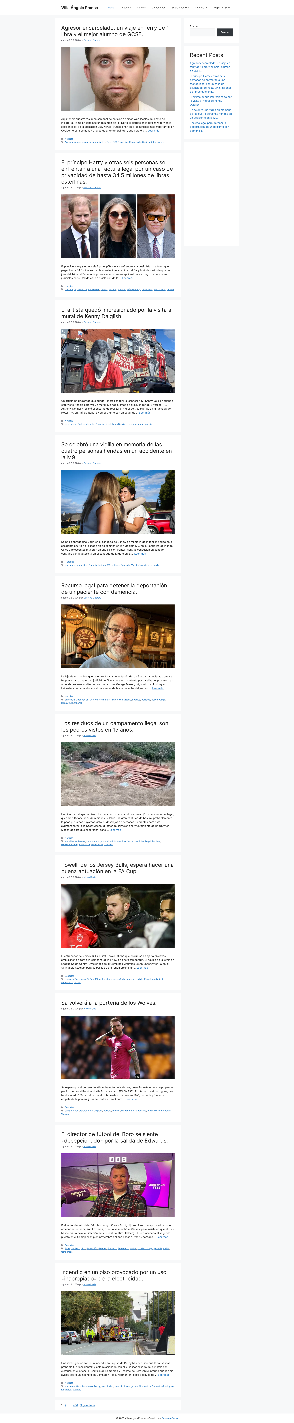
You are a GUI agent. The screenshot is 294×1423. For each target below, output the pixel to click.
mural (141, 424)
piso (171, 1386)
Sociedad (147, 142)
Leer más (153, 130)
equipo (82, 979)
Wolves (65, 1114)
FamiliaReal (93, 289)
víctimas (148, 565)
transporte (158, 142)
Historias (69, 561)
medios (112, 289)
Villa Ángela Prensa (79, 7)
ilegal (148, 841)
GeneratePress (170, 1418)
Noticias (141, 7)
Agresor (69, 142)
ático (78, 1386)
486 (76, 1405)
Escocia (100, 424)
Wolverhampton (162, 1110)
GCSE (116, 142)
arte (67, 424)
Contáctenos (159, 7)
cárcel (77, 142)
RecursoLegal (158, 699)
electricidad (107, 1386)
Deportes (126, 7)
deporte (90, 424)
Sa (132, 1110)
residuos (108, 844)
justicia (103, 289)
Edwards (112, 1248)
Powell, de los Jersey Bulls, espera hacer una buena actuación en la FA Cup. (117, 868)
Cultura (81, 424)
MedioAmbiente (69, 844)
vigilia (156, 565)
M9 (108, 565)
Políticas (199, 7)
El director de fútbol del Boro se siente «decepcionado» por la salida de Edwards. (114, 1137)
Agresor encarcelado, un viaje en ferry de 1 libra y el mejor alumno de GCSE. (115, 30)
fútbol (108, 424)
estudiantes (99, 142)
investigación (131, 1386)
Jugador (130, 979)
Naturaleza (84, 844)
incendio (119, 1386)
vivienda (77, 1389)
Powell (147, 979)
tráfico (139, 565)
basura (81, 841)
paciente (145, 699)
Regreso (125, 1110)
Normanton (145, 1386)
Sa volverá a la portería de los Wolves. (109, 1002)
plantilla (158, 1248)
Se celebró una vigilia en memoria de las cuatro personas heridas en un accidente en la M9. (116, 450)
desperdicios (137, 841)
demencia (70, 699)
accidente (70, 565)
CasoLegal (70, 289)
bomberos (87, 1386)
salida (166, 1248)
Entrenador (123, 1248)
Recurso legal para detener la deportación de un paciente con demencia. (114, 588)
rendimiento (158, 979)
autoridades (71, 841)
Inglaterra (107, 979)
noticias (124, 142)
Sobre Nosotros (180, 7)
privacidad (147, 289)
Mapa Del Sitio (222, 7)
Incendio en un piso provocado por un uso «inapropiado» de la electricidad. (113, 1275)
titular (150, 1110)
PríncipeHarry (134, 289)
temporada (67, 982)
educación (86, 142)
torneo (77, 982)
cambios (75, 1248)
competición (71, 979)
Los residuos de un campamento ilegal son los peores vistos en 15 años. (114, 726)
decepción (92, 1248)
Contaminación (122, 841)
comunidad (81, 565)
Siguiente (87, 1405)
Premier (116, 1110)
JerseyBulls (119, 979)
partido (139, 979)
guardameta (86, 1110)
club (83, 1248)
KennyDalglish (119, 424)
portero (107, 1110)
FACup (90, 979)
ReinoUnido (135, 142)
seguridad (66, 1389)
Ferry (108, 142)
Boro (67, 1248)
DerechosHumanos (100, 699)
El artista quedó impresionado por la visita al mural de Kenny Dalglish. (117, 313)
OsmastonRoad (160, 1386)
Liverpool (132, 424)
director (102, 1248)
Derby (97, 1386)
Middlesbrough (145, 1248)
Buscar (194, 26)
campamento (93, 841)
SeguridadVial (128, 565)
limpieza (156, 841)
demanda (82, 289)
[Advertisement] (211, 194)
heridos (102, 565)
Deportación (82, 699)
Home (111, 7)
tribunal (170, 289)
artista (73, 424)
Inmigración (117, 699)
